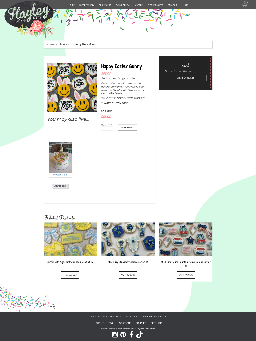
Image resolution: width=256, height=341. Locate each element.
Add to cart (127, 127)
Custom (139, 5)
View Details (70, 275)
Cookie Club (105, 5)
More (185, 5)
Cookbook (173, 5)
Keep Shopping (185, 77)
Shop (72, 5)
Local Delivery (86, 5)
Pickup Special (123, 5)
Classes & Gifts (155, 5)
